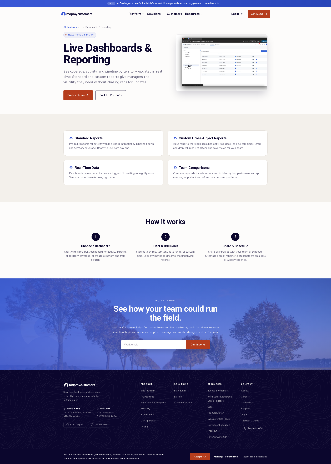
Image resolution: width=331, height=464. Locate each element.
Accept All (200, 456)
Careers (245, 396)
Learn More (209, 3)
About (244, 390)
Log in (244, 414)
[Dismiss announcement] (327, 3)
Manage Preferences (226, 456)
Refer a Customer (217, 436)
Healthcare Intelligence (153, 402)
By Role (178, 396)
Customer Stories (183, 402)
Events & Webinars (218, 390)
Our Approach (148, 420)
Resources (192, 14)
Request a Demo (250, 420)
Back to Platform (110, 95)
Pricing (144, 426)
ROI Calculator (216, 413)
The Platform (148, 390)
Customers (174, 14)
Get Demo (259, 14)
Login (235, 14)
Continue (197, 344)
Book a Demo (78, 95)
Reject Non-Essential (254, 456)
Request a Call (255, 428)
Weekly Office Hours (219, 419)
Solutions (154, 14)
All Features (70, 27)
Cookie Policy (131, 458)
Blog (210, 407)
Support (245, 408)
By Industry (180, 390)
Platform (134, 14)
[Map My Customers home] (77, 14)
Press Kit (212, 430)
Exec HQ (145, 408)
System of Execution (219, 425)
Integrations (147, 414)
